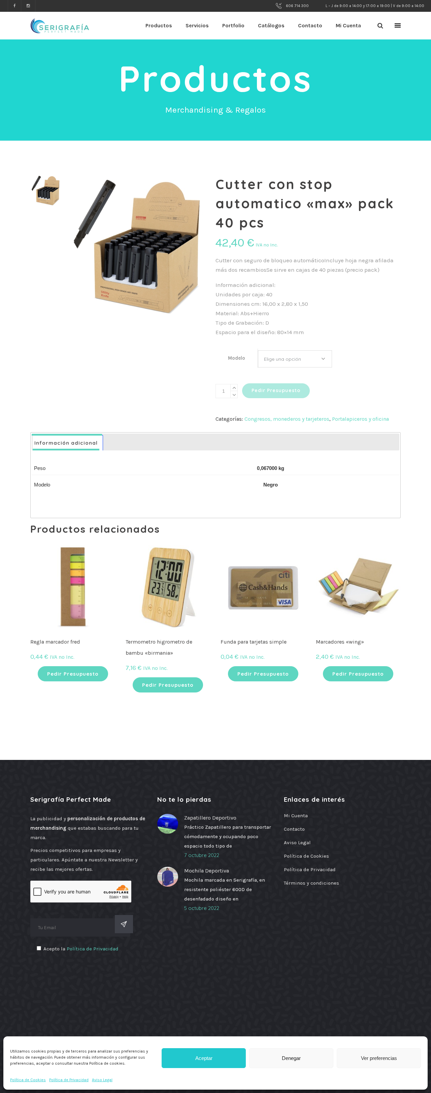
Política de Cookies (28, 1079)
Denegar (291, 1058)
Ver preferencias (379, 1058)
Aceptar (203, 1058)
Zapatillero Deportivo (210, 818)
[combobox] (295, 358)
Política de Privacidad (69, 1079)
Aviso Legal (102, 1079)
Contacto (294, 829)
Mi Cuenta (296, 816)
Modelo (236, 358)
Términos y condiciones (311, 883)
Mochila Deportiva (206, 870)
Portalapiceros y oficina (360, 419)
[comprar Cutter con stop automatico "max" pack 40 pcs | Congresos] (138, 245)
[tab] (68, 443)
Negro (270, 485)
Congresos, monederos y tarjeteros (286, 419)
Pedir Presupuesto (276, 390)
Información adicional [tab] (66, 443)
